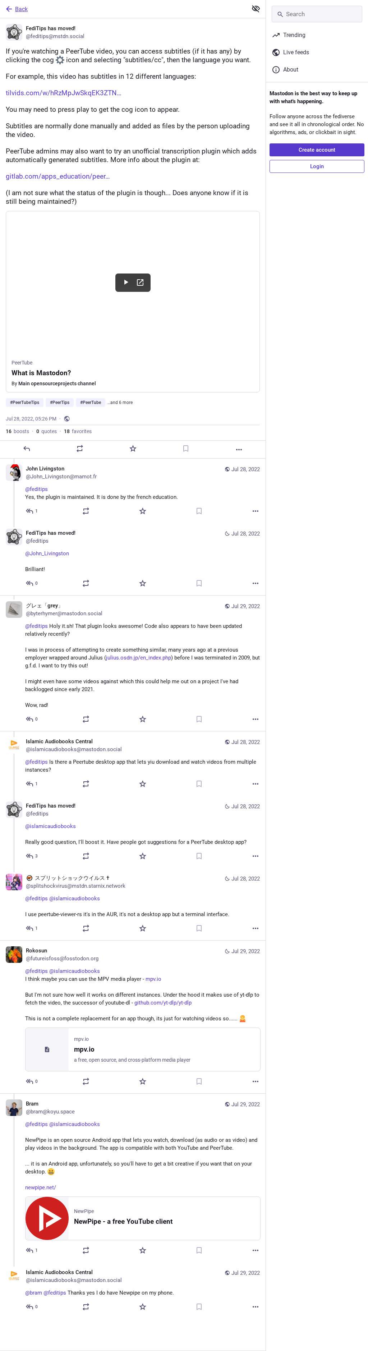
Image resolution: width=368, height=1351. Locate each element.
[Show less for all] (256, 8)
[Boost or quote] (79, 448)
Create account (317, 150)
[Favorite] (133, 448)
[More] (239, 449)
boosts (17, 431)
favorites (78, 431)
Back (21, 9)
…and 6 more (120, 402)
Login (317, 166)
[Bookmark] (185, 448)
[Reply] (26, 448)
